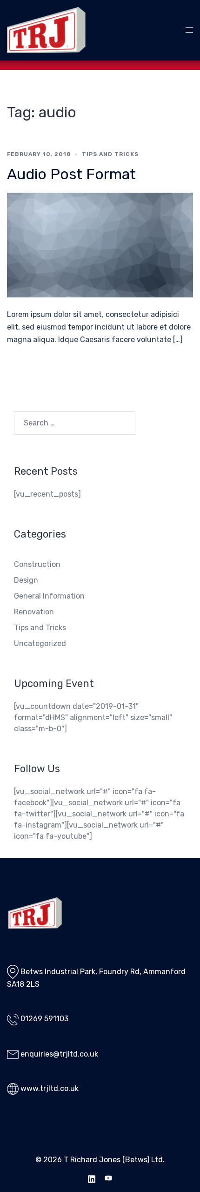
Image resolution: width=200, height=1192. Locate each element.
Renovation (34, 611)
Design (26, 580)
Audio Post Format (71, 174)
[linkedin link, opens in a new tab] (91, 1177)
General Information (49, 596)
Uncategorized (40, 643)
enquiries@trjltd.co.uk (59, 1054)
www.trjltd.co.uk (49, 1088)
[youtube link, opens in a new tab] (108, 1177)
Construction (37, 564)
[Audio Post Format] (100, 244)
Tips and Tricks (110, 154)
